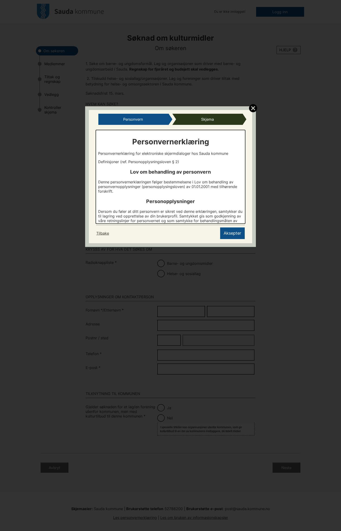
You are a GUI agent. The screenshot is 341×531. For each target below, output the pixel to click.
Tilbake (102, 233)
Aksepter (232, 233)
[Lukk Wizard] (252, 108)
